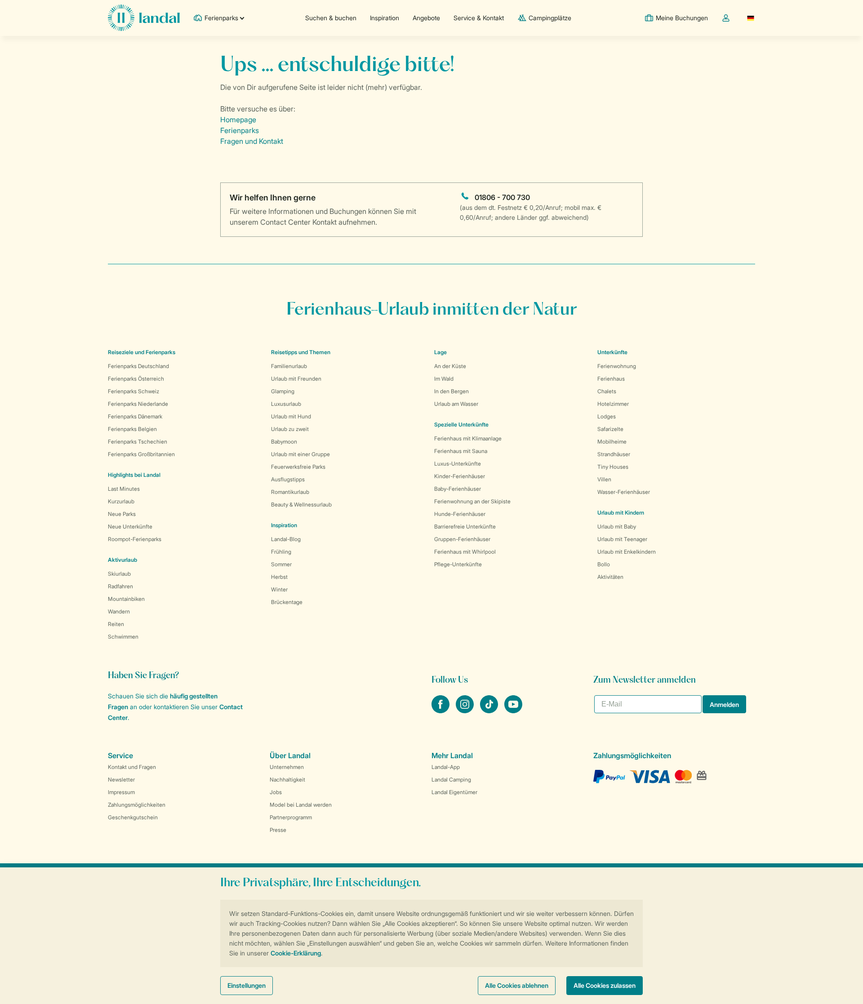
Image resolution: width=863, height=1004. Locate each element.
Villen (604, 479)
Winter (279, 589)
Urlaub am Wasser (456, 403)
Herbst (279, 576)
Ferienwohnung (616, 366)
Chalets (606, 391)
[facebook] (441, 710)
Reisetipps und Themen (300, 352)
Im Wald (444, 378)
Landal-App (446, 767)
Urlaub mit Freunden (296, 378)
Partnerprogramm (291, 817)
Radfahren (120, 586)
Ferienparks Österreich (136, 378)
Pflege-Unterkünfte (458, 564)
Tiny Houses (612, 466)
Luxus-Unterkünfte (457, 463)
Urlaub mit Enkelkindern (626, 551)
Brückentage (286, 602)
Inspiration (384, 18)
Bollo (603, 564)
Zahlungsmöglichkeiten (136, 804)
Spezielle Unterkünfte (461, 424)
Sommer (281, 564)
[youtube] (513, 710)
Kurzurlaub (121, 501)
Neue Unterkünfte (130, 526)
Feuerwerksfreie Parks (298, 466)
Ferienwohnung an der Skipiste (472, 501)
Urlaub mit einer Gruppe (300, 454)
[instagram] (466, 710)
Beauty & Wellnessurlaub (301, 504)
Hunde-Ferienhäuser (459, 514)
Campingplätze (550, 18)
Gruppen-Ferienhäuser (462, 539)
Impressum (121, 792)
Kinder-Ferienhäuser (459, 476)
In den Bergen (451, 391)
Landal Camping (451, 779)
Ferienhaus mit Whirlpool (465, 551)
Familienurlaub (289, 366)
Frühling (281, 551)
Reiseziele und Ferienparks (141, 352)
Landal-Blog (286, 539)
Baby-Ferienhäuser (457, 488)
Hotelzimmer (613, 403)
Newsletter (121, 779)
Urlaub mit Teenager (622, 539)
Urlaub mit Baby (616, 526)
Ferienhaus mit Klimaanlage (468, 438)
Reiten (116, 624)
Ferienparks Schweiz (133, 391)
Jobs (276, 792)
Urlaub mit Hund (291, 416)
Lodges (606, 416)
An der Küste (450, 366)
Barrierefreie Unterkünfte (465, 526)
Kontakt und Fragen (132, 767)
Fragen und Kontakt (251, 141)
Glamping (282, 391)
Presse (278, 829)
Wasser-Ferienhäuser (623, 492)
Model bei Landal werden (301, 804)
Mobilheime (612, 441)
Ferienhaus (611, 378)
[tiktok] (490, 710)
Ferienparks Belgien (132, 429)
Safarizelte (610, 429)
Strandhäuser (613, 454)
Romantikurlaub (290, 492)
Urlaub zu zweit (290, 429)
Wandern (119, 611)
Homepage (238, 119)
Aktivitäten (610, 576)
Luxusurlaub (286, 403)
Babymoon (284, 441)
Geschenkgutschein (133, 817)
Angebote (426, 18)
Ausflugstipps (288, 479)
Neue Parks (122, 514)
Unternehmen (287, 767)
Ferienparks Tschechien (137, 441)
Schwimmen (123, 636)
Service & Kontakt (479, 18)
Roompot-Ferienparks (134, 539)
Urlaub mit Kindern (620, 512)
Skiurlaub (119, 573)
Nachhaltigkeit (287, 779)
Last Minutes (124, 488)
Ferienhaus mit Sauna (460, 451)
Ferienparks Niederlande (138, 403)
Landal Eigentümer (454, 792)
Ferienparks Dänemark (135, 416)
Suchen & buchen (330, 18)
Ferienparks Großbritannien (141, 454)
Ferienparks (239, 130)
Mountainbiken (126, 598)
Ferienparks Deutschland (138, 366)
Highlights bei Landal (134, 474)
